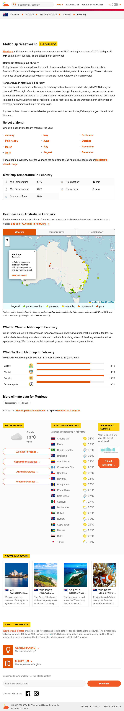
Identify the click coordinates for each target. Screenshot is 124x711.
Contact (95, 706)
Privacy (116, 706)
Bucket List (72, 4)
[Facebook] (28, 693)
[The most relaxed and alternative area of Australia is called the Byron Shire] (45, 575)
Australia (29, 14)
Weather (19, 232)
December (88, 152)
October (86, 140)
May (45, 135)
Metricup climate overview (30, 410)
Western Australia (48, 14)
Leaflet (94, 301)
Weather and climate (13, 630)
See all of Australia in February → (30, 223)
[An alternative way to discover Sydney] (16, 575)
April (8, 152)
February (81, 14)
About (84, 706)
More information (19, 275)
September (88, 135)
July (45, 146)
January (10, 135)
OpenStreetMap (107, 301)
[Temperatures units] (115, 4)
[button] (63, 285)
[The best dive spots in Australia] (104, 575)
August (47, 152)
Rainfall (25, 402)
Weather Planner (92, 4)
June (46, 140)
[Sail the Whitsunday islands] (75, 575)
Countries (14, 14)
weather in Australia (68, 410)
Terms (106, 706)
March (8, 147)
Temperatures (56, 232)
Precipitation (96, 232)
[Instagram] (36, 693)
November (88, 146)
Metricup (67, 14)
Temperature (11, 402)
